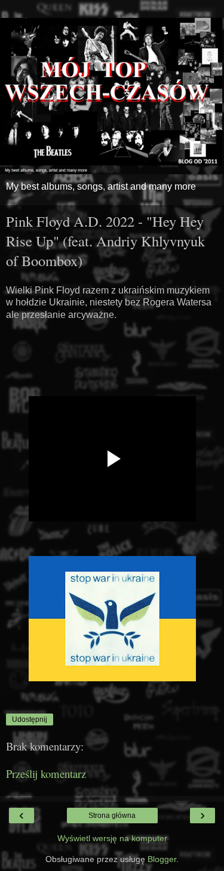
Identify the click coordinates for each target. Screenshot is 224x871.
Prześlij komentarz (46, 773)
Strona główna (112, 815)
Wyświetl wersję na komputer (112, 838)
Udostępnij (29, 719)
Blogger (162, 859)
